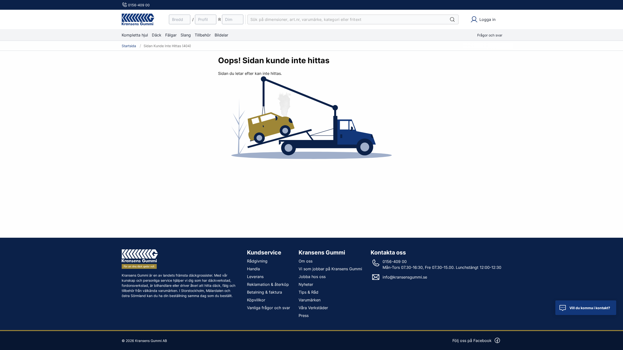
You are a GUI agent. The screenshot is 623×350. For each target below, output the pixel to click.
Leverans (255, 276)
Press (304, 315)
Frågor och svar (489, 35)
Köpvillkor (256, 300)
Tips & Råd (308, 292)
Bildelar (221, 35)
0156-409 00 (139, 5)
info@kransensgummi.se (405, 277)
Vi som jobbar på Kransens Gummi (330, 268)
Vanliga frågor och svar (268, 307)
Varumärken (310, 300)
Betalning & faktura (264, 292)
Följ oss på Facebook (472, 340)
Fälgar (171, 35)
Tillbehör (203, 35)
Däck (156, 35)
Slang (186, 35)
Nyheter (306, 284)
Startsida (129, 46)
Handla (253, 268)
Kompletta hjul (135, 35)
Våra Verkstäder (313, 307)
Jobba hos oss (312, 276)
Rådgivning (257, 261)
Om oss (305, 261)
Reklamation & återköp (268, 284)
